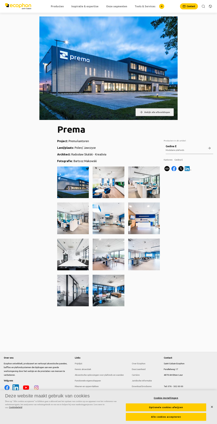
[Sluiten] (211, 406)
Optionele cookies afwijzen (166, 407)
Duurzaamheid (139, 369)
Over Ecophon (138, 363)
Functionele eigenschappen (88, 380)
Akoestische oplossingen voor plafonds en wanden (99, 375)
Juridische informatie (142, 380)
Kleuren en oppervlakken (87, 386)
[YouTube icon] (26, 390)
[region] (108, 407)
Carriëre (136, 375)
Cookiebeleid (15, 407)
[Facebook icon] (7, 390)
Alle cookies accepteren (166, 416)
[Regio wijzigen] (210, 6)
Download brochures (142, 386)
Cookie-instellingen (166, 398)
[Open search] (203, 6)
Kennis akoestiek (83, 369)
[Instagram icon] (36, 390)
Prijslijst (78, 363)
